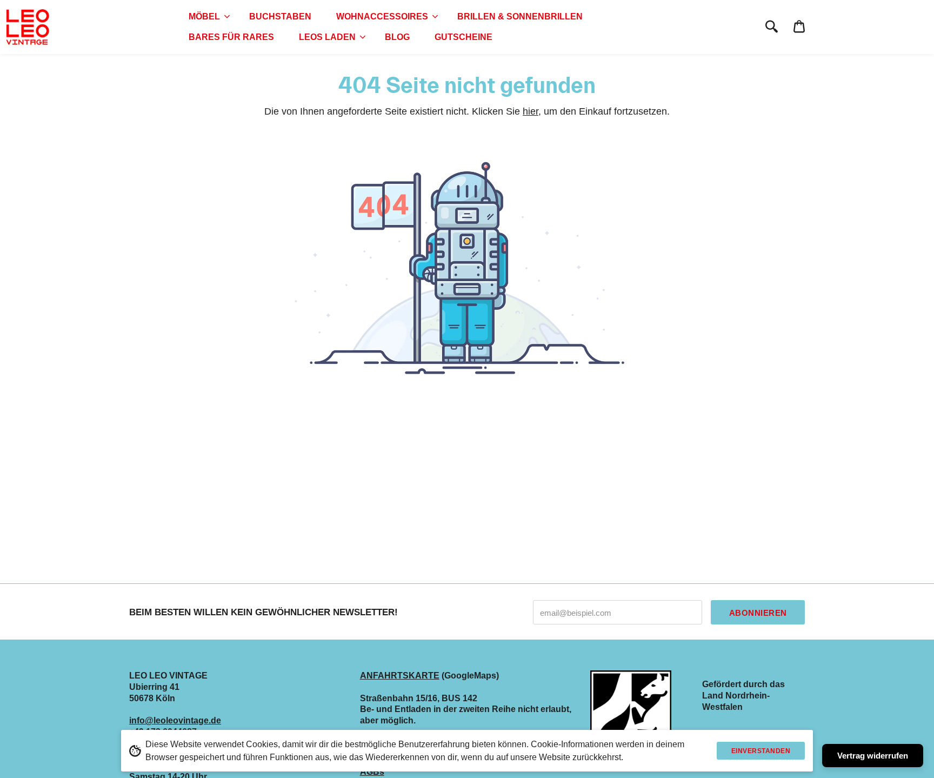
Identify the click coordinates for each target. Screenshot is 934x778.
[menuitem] (206, 16)
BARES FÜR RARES (231, 37)
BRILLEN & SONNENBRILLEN (520, 16)
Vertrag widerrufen (872, 755)
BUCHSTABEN (280, 16)
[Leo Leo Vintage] (27, 27)
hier (530, 111)
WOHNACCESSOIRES (382, 16)
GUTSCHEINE (463, 37)
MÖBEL (204, 16)
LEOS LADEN (327, 37)
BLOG (397, 37)
